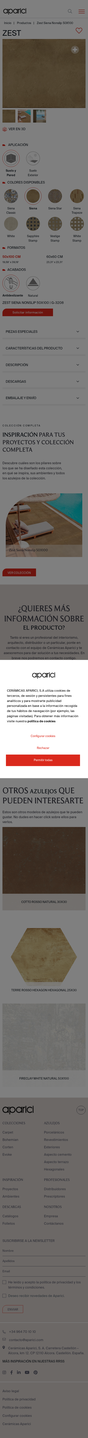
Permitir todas (43, 760)
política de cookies (41, 721)
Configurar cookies (43, 736)
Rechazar (43, 748)
